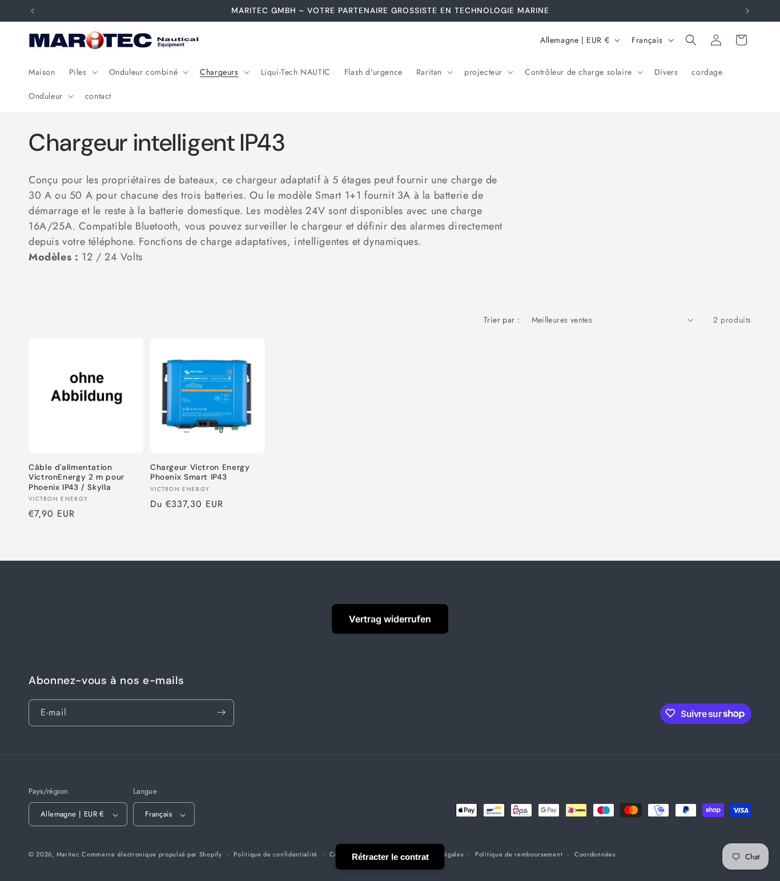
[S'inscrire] (221, 712)
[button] (82, 72)
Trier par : (502, 319)
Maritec (68, 854)
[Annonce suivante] (747, 11)
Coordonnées (595, 854)
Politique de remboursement (518, 854)
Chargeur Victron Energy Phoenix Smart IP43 (200, 472)
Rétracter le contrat (390, 857)
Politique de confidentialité (275, 854)
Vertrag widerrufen (390, 619)
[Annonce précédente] (32, 11)
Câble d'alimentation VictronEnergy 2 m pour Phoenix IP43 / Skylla (76, 477)
